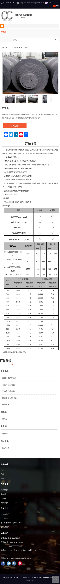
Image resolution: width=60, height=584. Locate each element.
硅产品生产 (5, 518)
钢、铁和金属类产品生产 (11, 522)
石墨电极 (5, 370)
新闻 (2, 478)
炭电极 (4, 32)
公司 (2, 470)
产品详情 (30, 143)
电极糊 (4, 426)
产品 (2, 474)
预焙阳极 (5, 440)
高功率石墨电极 (8, 391)
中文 (57, 6)
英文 (49, 3)
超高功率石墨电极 (9, 378)
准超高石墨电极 (8, 384)
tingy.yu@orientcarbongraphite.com (32, 3)
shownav (2, 26)
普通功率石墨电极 (9, 398)
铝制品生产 (5, 527)
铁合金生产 (5, 514)
